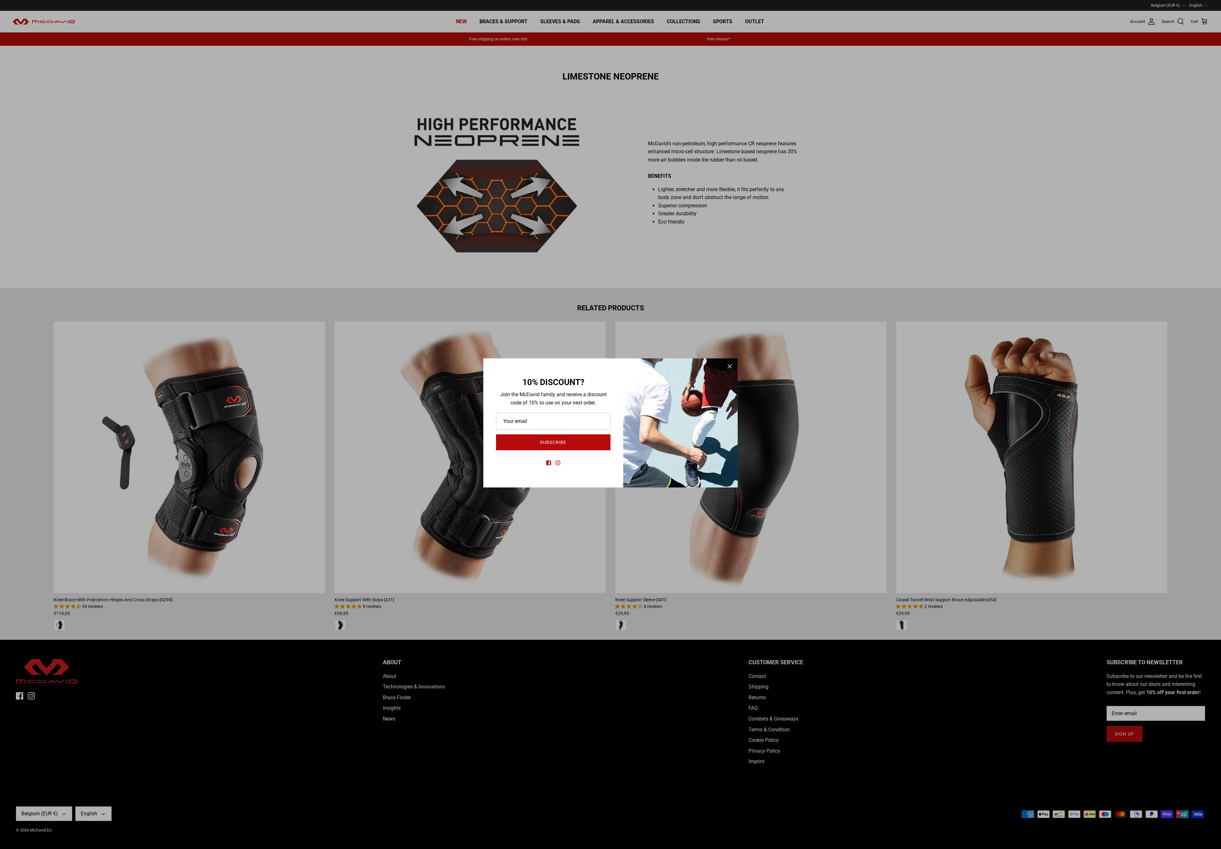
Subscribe (553, 442)
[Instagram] (557, 462)
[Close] (730, 366)
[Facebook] (548, 462)
